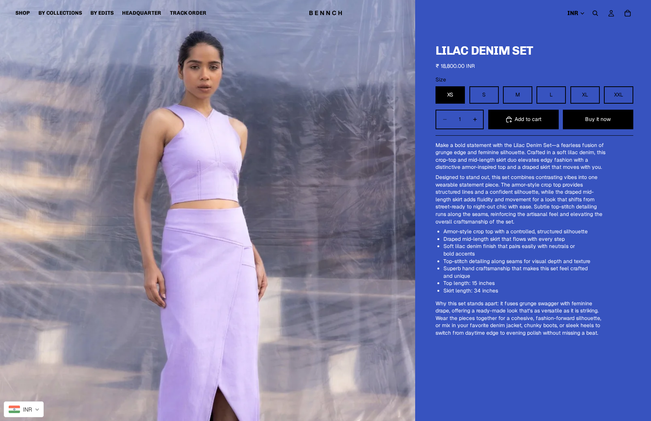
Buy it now (598, 119)
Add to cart (528, 119)
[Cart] (627, 13)
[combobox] (24, 409)
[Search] (595, 13)
